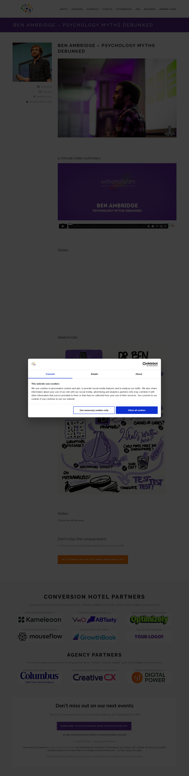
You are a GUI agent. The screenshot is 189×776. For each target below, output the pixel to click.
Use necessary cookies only (94, 410)
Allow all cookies (136, 410)
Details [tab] (94, 374)
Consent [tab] (50, 374)
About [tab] (139, 374)
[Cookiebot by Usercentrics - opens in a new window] (145, 364)
